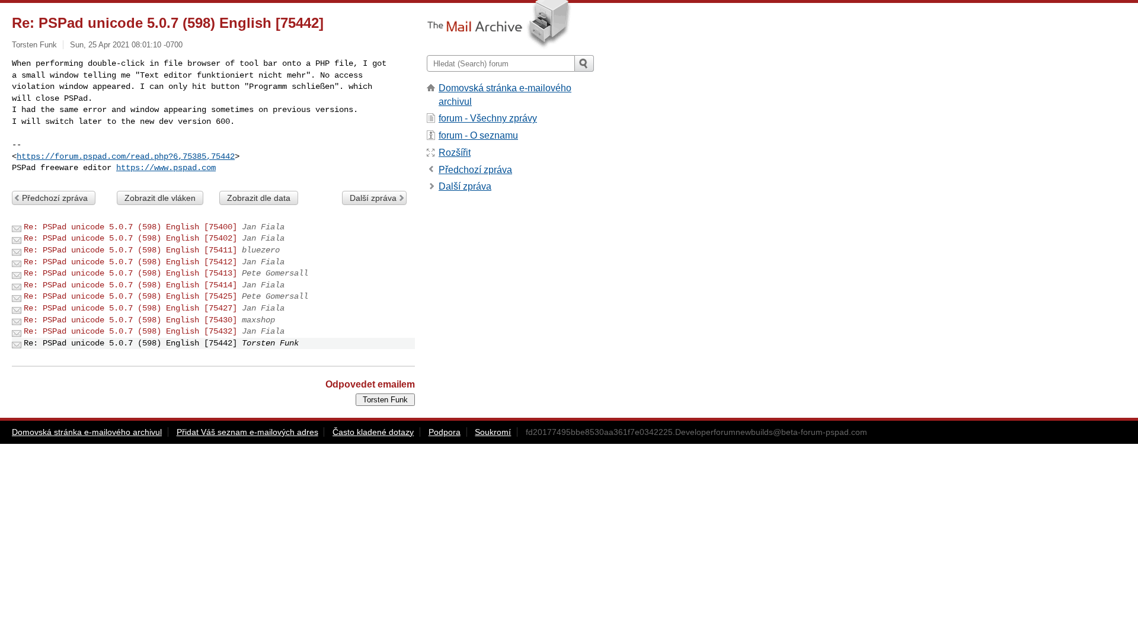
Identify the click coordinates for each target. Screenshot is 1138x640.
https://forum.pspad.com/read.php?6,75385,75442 (126, 156)
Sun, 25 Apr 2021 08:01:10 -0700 (126, 44)
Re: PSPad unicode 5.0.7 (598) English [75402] (130, 238)
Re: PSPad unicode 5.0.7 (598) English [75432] (130, 331)
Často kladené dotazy (373, 432)
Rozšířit (455, 153)
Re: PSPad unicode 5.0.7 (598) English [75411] (130, 250)
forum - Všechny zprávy (488, 118)
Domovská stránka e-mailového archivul (87, 432)
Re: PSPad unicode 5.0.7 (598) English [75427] (130, 308)
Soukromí (493, 432)
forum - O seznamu (478, 135)
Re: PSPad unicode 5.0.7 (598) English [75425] (130, 296)
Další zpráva (373, 198)
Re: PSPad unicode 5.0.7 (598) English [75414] (130, 285)
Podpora (445, 432)
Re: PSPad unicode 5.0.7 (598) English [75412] (130, 262)
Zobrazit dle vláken (160, 198)
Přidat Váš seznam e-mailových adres (247, 432)
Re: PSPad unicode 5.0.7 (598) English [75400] (130, 227)
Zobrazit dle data (258, 198)
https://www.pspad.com (166, 167)
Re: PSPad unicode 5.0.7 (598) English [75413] (130, 273)
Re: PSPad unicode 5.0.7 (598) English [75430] (130, 320)
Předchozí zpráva (55, 198)
